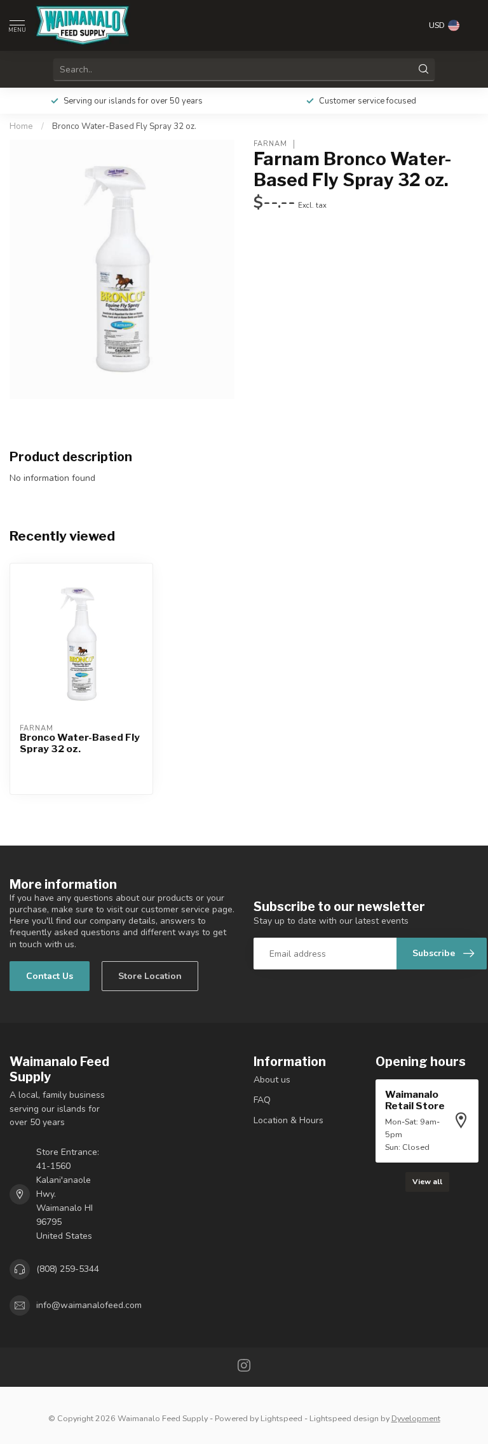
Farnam (270, 143)
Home (21, 126)
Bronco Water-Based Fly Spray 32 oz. (124, 126)
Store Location (150, 976)
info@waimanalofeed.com (89, 1305)
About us (272, 1080)
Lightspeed (281, 1418)
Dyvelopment (415, 1418)
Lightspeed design (344, 1418)
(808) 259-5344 (67, 1269)
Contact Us (49, 976)
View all (427, 1182)
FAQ (262, 1100)
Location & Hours (288, 1120)
